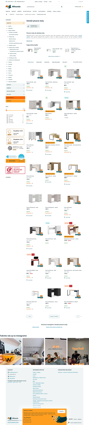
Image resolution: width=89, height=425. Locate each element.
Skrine (9, 66)
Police (9, 73)
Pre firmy (35, 379)
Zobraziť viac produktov (53, 56)
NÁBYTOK (9, 23)
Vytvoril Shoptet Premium (75, 422)
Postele (10, 62)
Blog (34, 381)
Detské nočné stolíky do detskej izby (54, 327)
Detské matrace (12, 39)
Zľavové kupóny (36, 397)
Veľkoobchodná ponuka (38, 403)
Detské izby (11, 36)
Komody (10, 64)
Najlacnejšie (39, 62)
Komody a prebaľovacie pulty (15, 43)
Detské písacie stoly (14, 49)
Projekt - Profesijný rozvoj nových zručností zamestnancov (42, 401)
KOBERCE (9, 88)
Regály (9, 68)
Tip (16, 118)
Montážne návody (37, 407)
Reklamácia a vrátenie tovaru (39, 377)
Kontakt (45, 1)
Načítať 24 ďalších (54, 316)
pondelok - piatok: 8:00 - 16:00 (17, 381)
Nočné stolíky (13, 55)
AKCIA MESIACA (10, 97)
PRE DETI (9, 94)
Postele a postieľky (13, 32)
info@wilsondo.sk (14, 372)
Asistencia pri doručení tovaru (39, 399)
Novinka (16, 116)
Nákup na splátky (37, 405)
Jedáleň (10, 77)
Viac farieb (16, 122)
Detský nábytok (11, 30)
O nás (50, 1)
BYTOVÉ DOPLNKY (11, 91)
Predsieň (10, 79)
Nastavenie (27, 421)
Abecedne (65, 62)
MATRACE (9, 84)
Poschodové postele (13, 34)
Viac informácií (27, 417)
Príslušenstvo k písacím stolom (17, 51)
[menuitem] (8, 11)
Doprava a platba (37, 384)
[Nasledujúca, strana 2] (78, 316)
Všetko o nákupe (38, 1)
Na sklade (16, 115)
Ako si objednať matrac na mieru (40, 393)
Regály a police (12, 45)
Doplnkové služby (37, 386)
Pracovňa (10, 75)
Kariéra (34, 395)
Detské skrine (12, 41)
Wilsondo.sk (12, 376)
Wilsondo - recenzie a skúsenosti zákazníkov (68, 372)
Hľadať (61, 6)
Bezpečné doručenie (37, 391)
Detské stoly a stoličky (14, 47)
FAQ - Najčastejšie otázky (38, 383)
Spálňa (9, 26)
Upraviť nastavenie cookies (13, 422)
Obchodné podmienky (38, 390)
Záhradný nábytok (12, 81)
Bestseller (16, 121)
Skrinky (10, 70)
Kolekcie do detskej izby (14, 60)
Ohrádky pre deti (13, 57)
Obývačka (10, 28)
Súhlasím (61, 411)
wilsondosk (12, 378)
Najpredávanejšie (56, 62)
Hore (30, 316)
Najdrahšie (46, 62)
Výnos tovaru (36, 388)
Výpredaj (16, 119)
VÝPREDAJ (9, 100)
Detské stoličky (13, 53)
